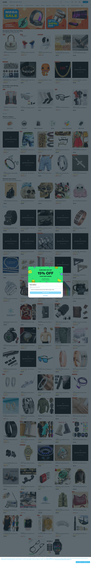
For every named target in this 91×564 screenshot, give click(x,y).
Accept (77, 562)
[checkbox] (30, 289)
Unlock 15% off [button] (45, 292)
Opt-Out (82, 562)
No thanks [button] (45, 295)
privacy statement (49, 558)
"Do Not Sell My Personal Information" (62, 559)
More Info (87, 562)
